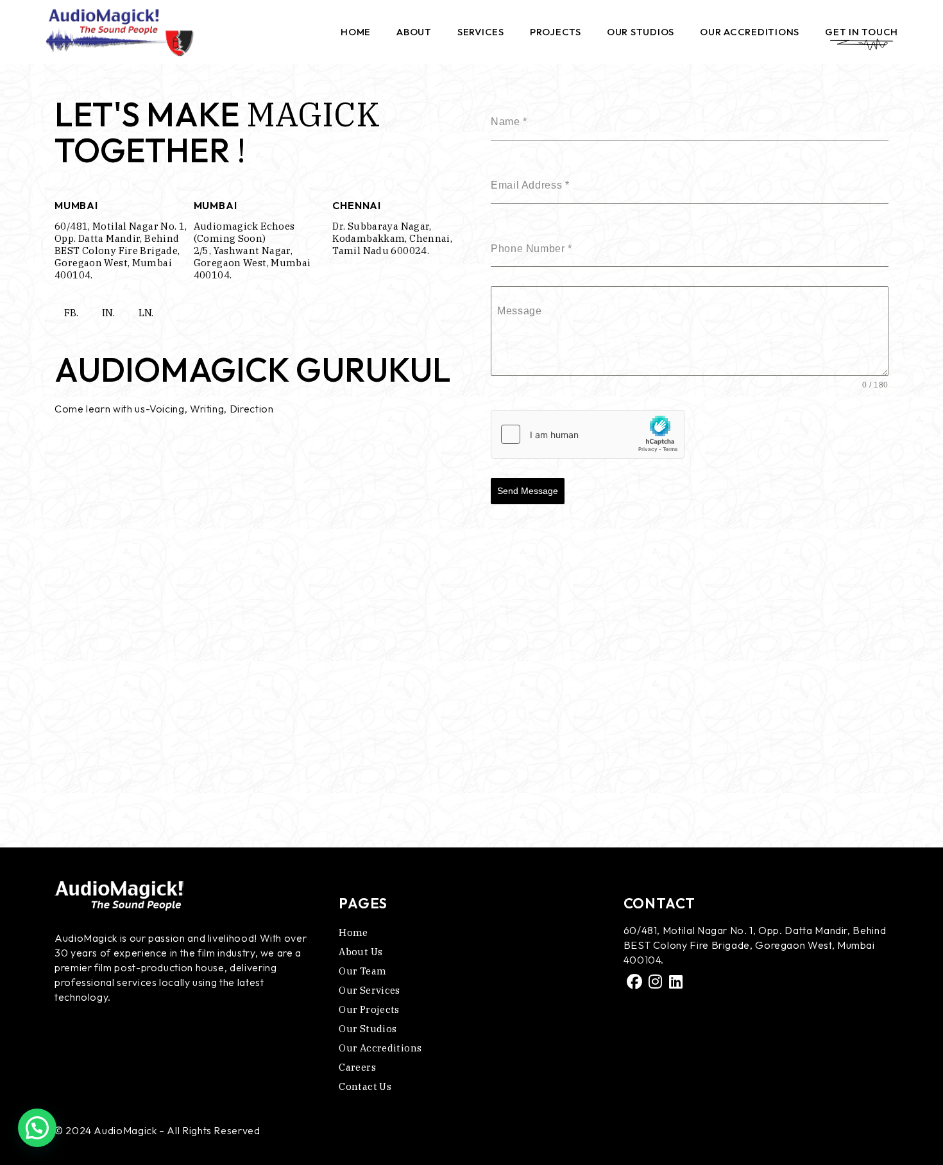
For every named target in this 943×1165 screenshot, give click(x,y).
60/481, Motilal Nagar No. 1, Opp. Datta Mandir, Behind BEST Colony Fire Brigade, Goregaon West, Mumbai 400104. (121, 250)
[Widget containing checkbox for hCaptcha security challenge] (587, 434)
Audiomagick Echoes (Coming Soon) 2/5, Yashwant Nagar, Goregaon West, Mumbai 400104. (252, 250)
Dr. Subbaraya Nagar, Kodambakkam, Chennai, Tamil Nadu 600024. (392, 238)
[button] (37, 1128)
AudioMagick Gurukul (253, 369)
